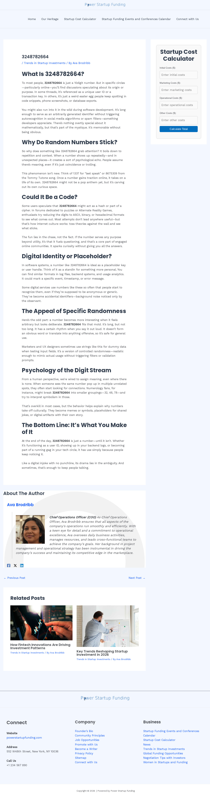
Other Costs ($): (168, 113)
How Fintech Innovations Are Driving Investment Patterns (40, 646)
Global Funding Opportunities (163, 753)
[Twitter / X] (15, 565)
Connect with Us (86, 762)
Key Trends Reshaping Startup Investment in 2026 (102, 653)
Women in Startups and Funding (165, 762)
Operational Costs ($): (171, 98)
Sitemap (80, 757)
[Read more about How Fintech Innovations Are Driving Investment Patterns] (41, 622)
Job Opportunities (87, 740)
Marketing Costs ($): (170, 83)
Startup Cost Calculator (159, 740)
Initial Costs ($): (168, 67)
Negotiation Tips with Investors (164, 757)
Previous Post (14, 577)
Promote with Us (86, 744)
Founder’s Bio (84, 731)
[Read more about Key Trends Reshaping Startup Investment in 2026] (108, 626)
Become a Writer (86, 749)
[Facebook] (8, 565)
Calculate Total (179, 129)
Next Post (137, 577)
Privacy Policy (84, 753)
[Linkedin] (21, 565)
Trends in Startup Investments (44, 63)
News (146, 744)
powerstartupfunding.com (24, 737)
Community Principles (90, 735)
